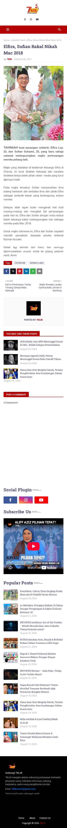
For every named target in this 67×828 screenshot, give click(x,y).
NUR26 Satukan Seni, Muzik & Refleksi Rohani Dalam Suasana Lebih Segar (41, 641)
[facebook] (25, 19)
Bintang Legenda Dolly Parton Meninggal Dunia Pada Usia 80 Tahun (40, 357)
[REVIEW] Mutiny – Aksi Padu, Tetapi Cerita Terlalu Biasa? (40, 672)
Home (6, 40)
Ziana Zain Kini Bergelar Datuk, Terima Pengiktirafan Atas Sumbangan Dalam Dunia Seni (41, 373)
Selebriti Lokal (18, 40)
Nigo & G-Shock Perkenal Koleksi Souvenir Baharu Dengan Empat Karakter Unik (38, 657)
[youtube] (37, 19)
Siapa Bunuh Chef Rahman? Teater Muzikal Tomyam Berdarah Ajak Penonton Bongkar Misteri (39, 688)
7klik (9, 59)
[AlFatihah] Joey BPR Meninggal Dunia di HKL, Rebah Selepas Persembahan (41, 343)
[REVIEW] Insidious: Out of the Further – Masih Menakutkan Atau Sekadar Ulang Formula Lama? (41, 626)
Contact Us (45, 818)
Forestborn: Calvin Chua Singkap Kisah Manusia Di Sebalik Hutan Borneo (41, 593)
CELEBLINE (20, 263)
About (32, 818)
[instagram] (31, 19)
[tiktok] (56, 500)
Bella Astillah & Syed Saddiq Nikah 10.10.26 (39, 721)
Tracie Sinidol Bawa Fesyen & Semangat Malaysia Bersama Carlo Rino (39, 737)
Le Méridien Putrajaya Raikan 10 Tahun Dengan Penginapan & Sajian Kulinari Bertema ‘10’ (41, 609)
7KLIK (42, 823)
